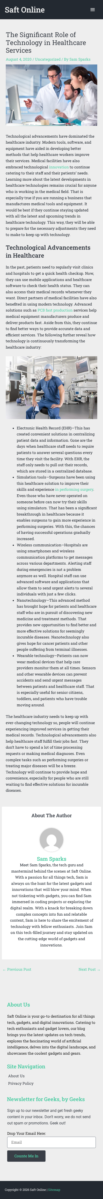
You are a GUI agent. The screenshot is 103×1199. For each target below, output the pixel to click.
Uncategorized (48, 59)
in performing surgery (74, 489)
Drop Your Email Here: (26, 1133)
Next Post (90, 969)
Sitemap (54, 1190)
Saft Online (25, 10)
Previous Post (16, 969)
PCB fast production (55, 310)
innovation (59, 167)
